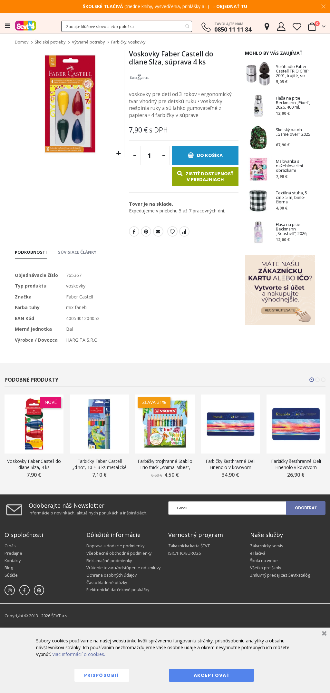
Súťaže (11, 575)
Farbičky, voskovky (128, 42)
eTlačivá (257, 553)
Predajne (13, 553)
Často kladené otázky (106, 582)
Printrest (146, 231)
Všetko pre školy (265, 568)
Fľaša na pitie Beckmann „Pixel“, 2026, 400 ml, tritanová (293, 103)
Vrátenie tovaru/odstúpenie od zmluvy (123, 568)
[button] (118, 153)
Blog (9, 568)
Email (158, 231)
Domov (21, 42)
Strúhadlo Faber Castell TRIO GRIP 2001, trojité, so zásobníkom (292, 71)
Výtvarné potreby (88, 42)
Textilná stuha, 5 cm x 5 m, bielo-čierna (291, 197)
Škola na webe (264, 560)
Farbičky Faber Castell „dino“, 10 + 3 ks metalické (100, 464)
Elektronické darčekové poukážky (117, 589)
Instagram (10, 590)
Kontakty (13, 560)
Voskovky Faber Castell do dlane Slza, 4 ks (34, 464)
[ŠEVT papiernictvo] (25, 25)
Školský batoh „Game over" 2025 (293, 132)
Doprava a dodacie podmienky (115, 546)
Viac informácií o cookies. (78, 654)
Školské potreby (50, 42)
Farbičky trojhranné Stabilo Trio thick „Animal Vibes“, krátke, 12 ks (165, 464)
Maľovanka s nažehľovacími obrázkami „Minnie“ (289, 166)
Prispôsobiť (102, 675)
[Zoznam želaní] (297, 26)
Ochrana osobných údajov (111, 575)
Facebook (134, 231)
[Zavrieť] (323, 634)
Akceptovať (212, 675)
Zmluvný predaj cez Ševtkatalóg (280, 575)
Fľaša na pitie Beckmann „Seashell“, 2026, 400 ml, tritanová (291, 229)
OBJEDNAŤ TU (231, 6)
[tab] (31, 253)
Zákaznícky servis (266, 546)
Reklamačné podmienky (109, 560)
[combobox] (126, 26)
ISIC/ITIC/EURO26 (184, 553)
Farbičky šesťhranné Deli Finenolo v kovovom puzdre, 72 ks (231, 464)
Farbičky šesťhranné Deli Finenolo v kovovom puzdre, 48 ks (296, 464)
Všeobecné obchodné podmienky (118, 553)
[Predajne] (267, 27)
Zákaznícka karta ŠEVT (189, 546)
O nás (10, 546)
